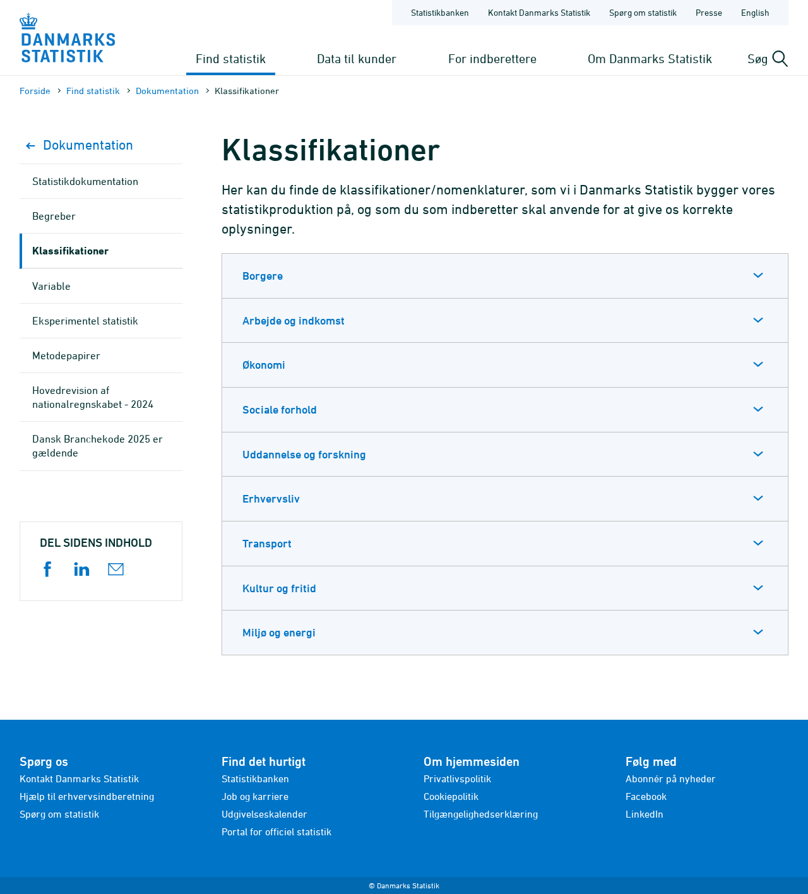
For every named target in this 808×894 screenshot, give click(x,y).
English (755, 12)
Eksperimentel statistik (85, 320)
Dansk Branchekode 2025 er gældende (97, 445)
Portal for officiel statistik (276, 831)
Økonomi (263, 364)
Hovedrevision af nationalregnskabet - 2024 (92, 397)
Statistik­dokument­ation (85, 181)
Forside (35, 90)
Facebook (646, 796)
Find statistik (231, 58)
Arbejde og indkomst (293, 320)
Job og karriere (255, 796)
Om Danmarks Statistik (650, 58)
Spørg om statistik (643, 12)
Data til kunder (356, 58)
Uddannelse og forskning (304, 454)
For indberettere (492, 58)
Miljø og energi (279, 632)
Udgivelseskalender (264, 814)
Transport (267, 543)
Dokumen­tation (167, 90)
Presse (709, 12)
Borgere (262, 275)
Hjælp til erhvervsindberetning (87, 796)
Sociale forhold (279, 409)
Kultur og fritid (279, 588)
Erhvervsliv (271, 498)
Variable (51, 286)
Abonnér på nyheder (671, 778)
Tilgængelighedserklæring (481, 814)
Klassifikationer (70, 250)
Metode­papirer (66, 355)
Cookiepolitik (451, 796)
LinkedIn (644, 814)
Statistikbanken (440, 12)
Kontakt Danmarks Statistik (539, 12)
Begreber (54, 216)
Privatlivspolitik (457, 778)
